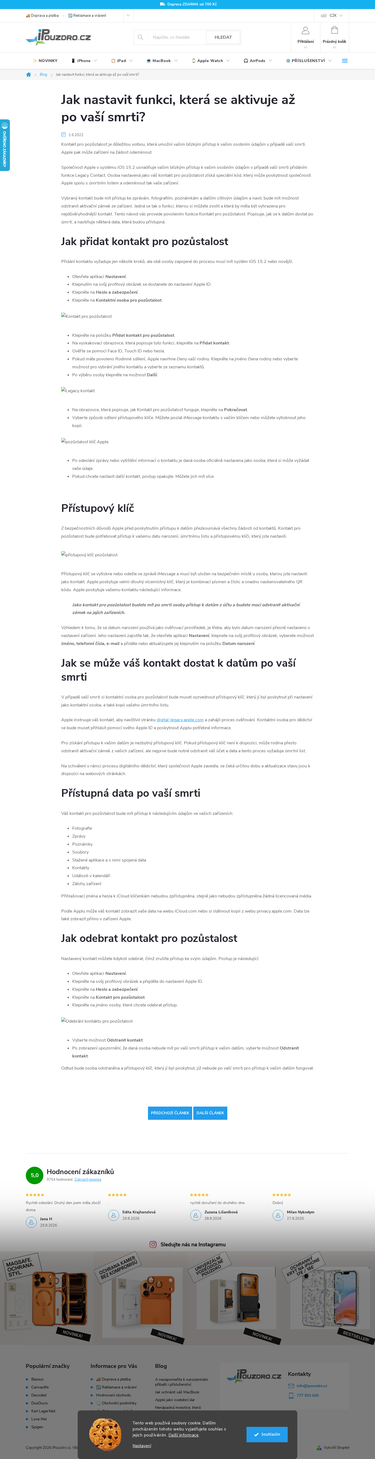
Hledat (223, 37)
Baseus (37, 1379)
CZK (333, 15)
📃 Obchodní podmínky (116, 1403)
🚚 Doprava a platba (42, 15)
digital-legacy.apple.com (180, 720)
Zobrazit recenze (87, 1179)
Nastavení (142, 1446)
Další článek (210, 1113)
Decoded (38, 1395)
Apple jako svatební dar (175, 1399)
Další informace (184, 1435)
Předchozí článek (170, 1113)
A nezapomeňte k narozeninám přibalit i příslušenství (181, 1382)
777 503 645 (308, 1395)
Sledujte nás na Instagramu (193, 1244)
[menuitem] (45, 60)
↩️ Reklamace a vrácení (87, 15)
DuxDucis (39, 1403)
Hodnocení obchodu (113, 1395)
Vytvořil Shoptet (336, 1447)
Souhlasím (270, 1434)
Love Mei (39, 1419)
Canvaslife (40, 1387)
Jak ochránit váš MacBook (177, 1392)
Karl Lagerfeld (43, 1411)
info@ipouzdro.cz (312, 1385)
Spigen (37, 1427)
